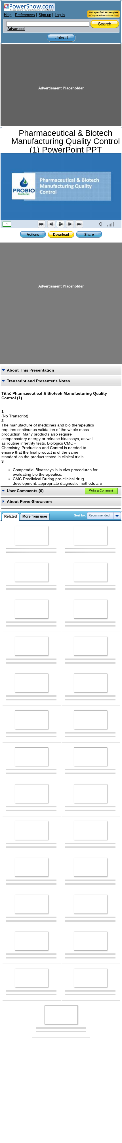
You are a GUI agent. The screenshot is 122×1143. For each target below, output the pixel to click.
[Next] (70, 224)
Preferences (25, 15)
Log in (60, 15)
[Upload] (61, 38)
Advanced (16, 28)
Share (89, 235)
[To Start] (41, 224)
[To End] (79, 224)
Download (61, 235)
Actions (33, 235)
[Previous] (51, 224)
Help (7, 15)
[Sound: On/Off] (101, 224)
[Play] (60, 224)
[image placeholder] (31, 535)
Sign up (45, 15)
